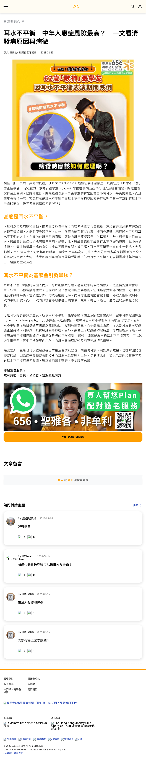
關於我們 (32, 689)
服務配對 (9, 678)
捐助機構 (55, 718)
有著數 (31, 684)
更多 (135, 505)
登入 (60, 480)
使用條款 (18, 753)
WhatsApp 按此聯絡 (73, 436)
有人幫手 (9, 684)
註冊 (70, 480)
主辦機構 (8, 718)
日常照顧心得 (14, 22)
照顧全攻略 (33, 678)
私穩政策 (8, 753)
